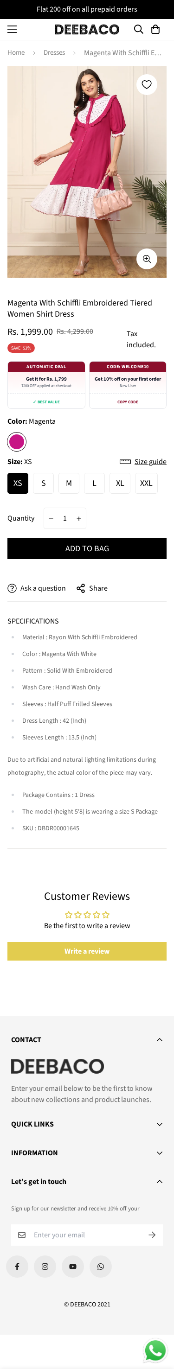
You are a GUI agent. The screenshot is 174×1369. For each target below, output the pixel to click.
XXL (146, 483)
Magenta (16, 442)
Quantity (20, 518)
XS (17, 483)
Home (16, 52)
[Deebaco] (87, 29)
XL (120, 483)
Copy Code (127, 402)
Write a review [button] (87, 951)
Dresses (54, 52)
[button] (157, 29)
